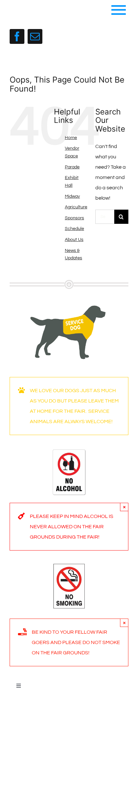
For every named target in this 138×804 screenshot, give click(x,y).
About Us (74, 239)
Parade (72, 167)
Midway (72, 196)
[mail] (35, 36)
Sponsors (74, 218)
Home (71, 137)
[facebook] (17, 36)
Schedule (74, 228)
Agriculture (76, 207)
